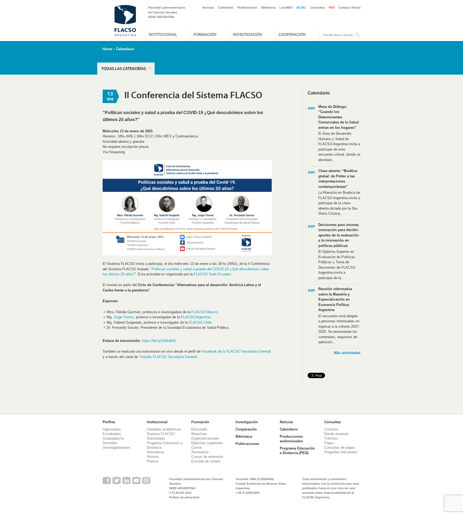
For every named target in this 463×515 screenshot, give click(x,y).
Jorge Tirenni (124, 317)
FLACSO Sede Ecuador (212, 274)
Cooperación (292, 34)
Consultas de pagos (339, 447)
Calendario (225, 7)
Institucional (162, 34)
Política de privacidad (184, 497)
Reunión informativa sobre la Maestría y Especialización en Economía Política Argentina (335, 299)
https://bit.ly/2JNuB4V (158, 341)
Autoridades (156, 438)
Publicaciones (247, 7)
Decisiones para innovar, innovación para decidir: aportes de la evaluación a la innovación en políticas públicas (338, 235)
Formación (204, 34)
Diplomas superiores (207, 443)
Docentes (110, 443)
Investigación (247, 34)
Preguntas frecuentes (340, 452)
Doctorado (199, 429)
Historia (153, 457)
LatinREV (286, 7)
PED (332, 7)
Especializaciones (205, 438)
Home (107, 49)
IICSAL (301, 7)
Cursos (196, 447)
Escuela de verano (205, 461)
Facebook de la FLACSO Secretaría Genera (235, 351)
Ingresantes (112, 429)
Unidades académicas (164, 429)
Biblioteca (268, 7)
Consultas (317, 7)
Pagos (329, 443)
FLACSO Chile (200, 322)
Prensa (152, 461)
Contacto (331, 429)
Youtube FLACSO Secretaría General (168, 357)
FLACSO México (204, 312)
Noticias (208, 7)
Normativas (156, 452)
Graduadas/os (113, 438)
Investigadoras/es (116, 447)
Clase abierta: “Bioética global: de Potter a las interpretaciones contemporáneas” (337, 179)
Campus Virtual (349, 7)
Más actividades (347, 353)
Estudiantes (112, 434)
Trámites (331, 438)
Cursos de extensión (207, 457)
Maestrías (199, 434)
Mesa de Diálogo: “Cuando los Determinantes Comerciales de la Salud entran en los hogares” (338, 117)
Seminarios (200, 452)
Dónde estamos (336, 434)
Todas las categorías (123, 68)
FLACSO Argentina (195, 317)
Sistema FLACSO (161, 434)
